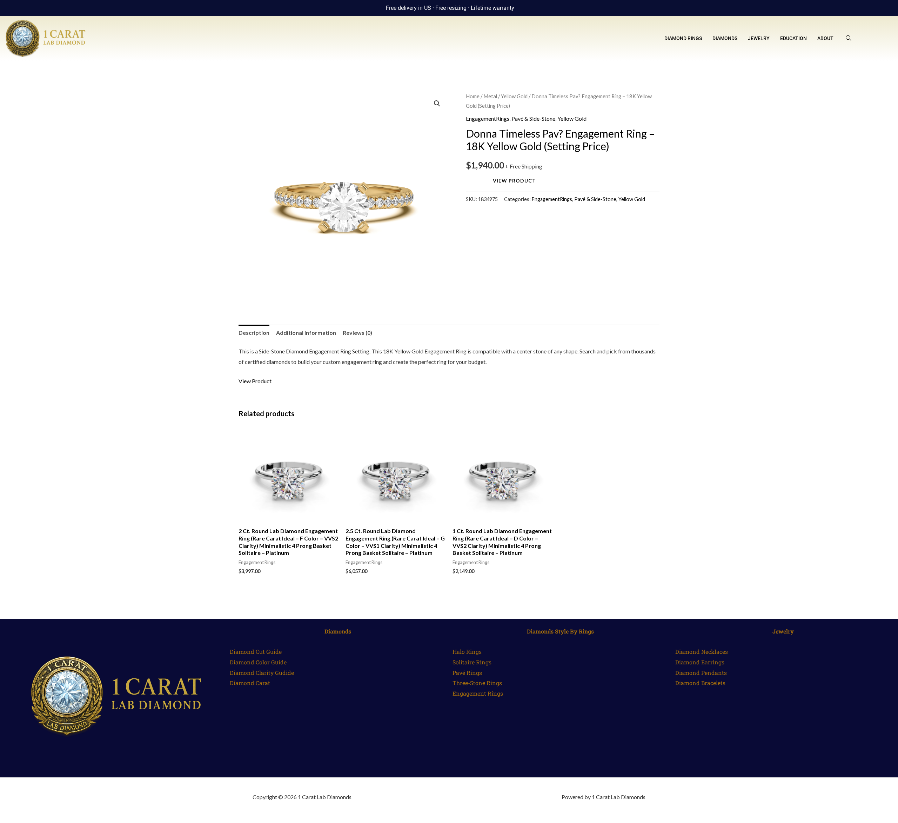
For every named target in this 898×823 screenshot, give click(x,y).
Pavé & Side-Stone (533, 118)
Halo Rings (467, 651)
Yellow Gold (514, 96)
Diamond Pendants (701, 672)
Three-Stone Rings (477, 682)
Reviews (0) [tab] (357, 332)
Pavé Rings (467, 672)
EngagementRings (487, 118)
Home (473, 96)
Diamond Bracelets (700, 682)
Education (793, 38)
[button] (437, 103)
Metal (490, 96)
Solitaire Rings (472, 662)
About (825, 38)
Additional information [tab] (306, 332)
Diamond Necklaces (701, 651)
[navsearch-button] (848, 38)
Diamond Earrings (699, 662)
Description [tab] (254, 332)
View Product (514, 181)
